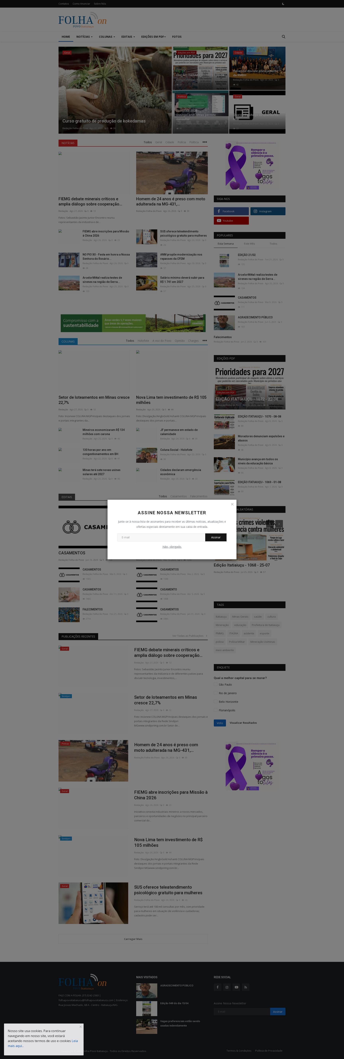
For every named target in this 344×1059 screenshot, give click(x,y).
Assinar (216, 537)
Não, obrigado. (172, 547)
